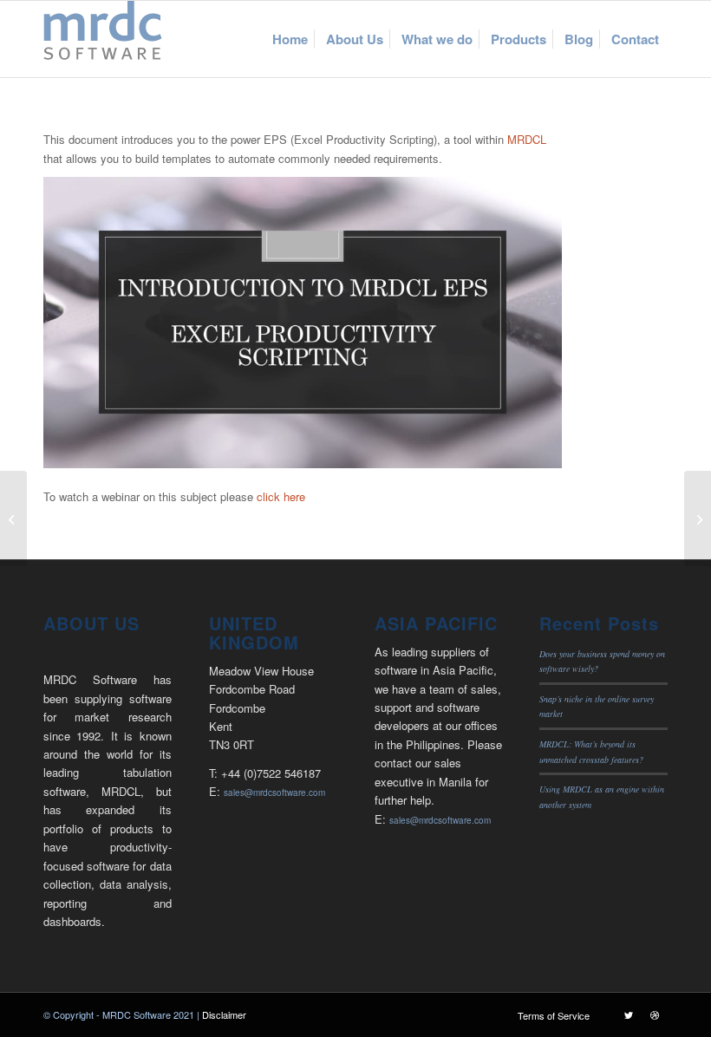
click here (281, 496)
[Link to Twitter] (629, 1014)
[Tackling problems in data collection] (697, 518)
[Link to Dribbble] (655, 1014)
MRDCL (526, 139)
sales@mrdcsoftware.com (274, 792)
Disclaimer (224, 1014)
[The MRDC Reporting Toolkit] (13, 518)
